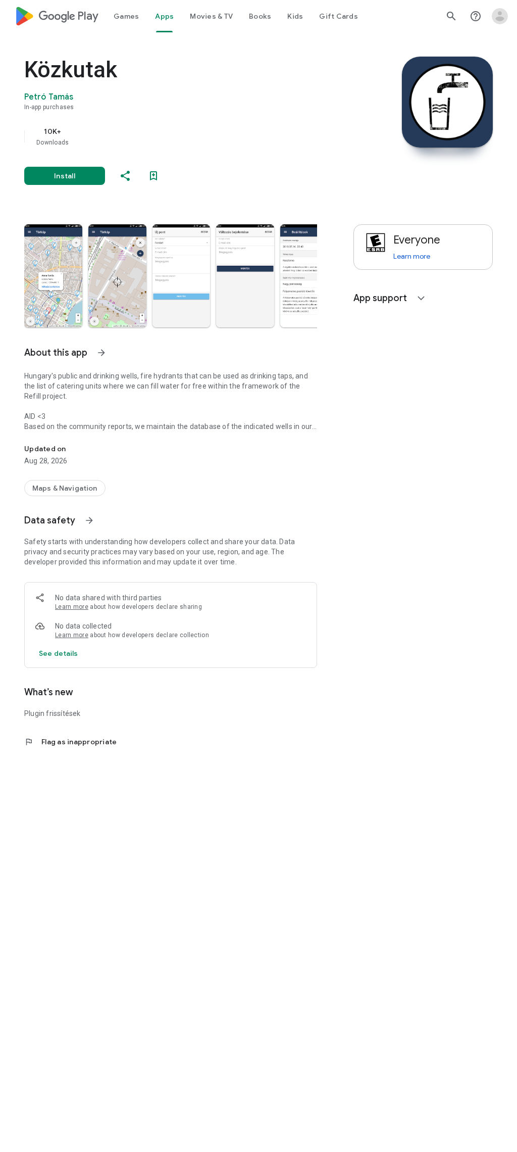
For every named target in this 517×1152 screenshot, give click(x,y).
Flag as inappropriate (70, 741)
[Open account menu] (500, 16)
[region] (184, 136)
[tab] (126, 16)
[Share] (125, 176)
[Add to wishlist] (153, 176)
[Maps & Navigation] (65, 488)
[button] (53, 275)
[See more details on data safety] (58, 653)
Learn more (71, 606)
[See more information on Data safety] (89, 520)
